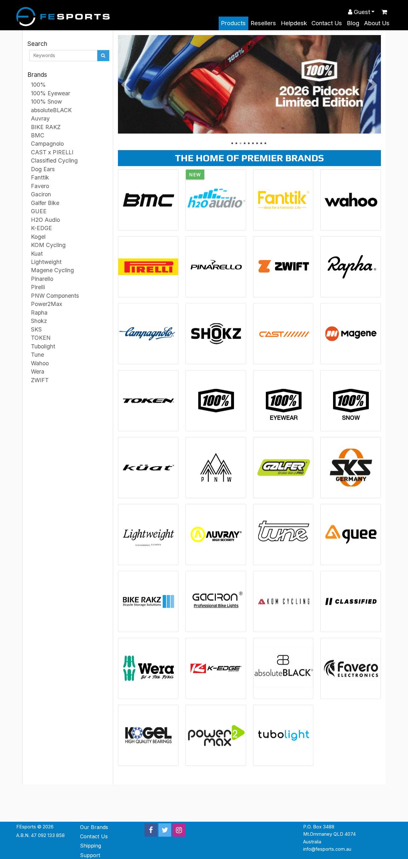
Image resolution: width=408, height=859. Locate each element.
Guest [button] (361, 12)
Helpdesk (294, 23)
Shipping (90, 845)
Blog (353, 23)
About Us (377, 23)
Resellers (263, 23)
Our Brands (94, 827)
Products (233, 23)
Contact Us (326, 23)
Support (90, 855)
